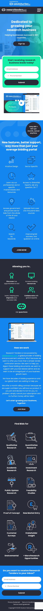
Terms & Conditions (28, 602)
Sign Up (21, 43)
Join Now (21, 250)
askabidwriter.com (9, 355)
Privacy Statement (14, 602)
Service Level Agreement (21, 604)
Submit (21, 82)
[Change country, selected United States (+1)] (6, 76)
